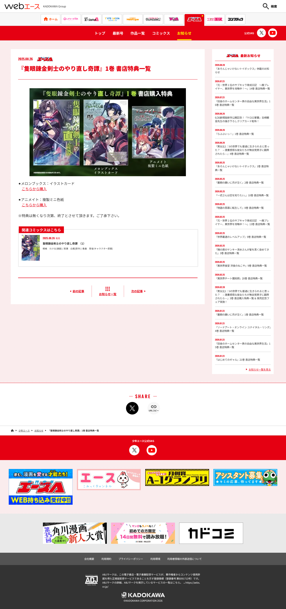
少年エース (24, 430)
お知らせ (184, 33)
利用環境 (155, 559)
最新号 (118, 33)
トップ (100, 33)
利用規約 (106, 559)
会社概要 (89, 559)
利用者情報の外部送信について (184, 559)
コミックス (161, 33)
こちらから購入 (34, 188)
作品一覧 (137, 33)
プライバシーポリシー (130, 559)
